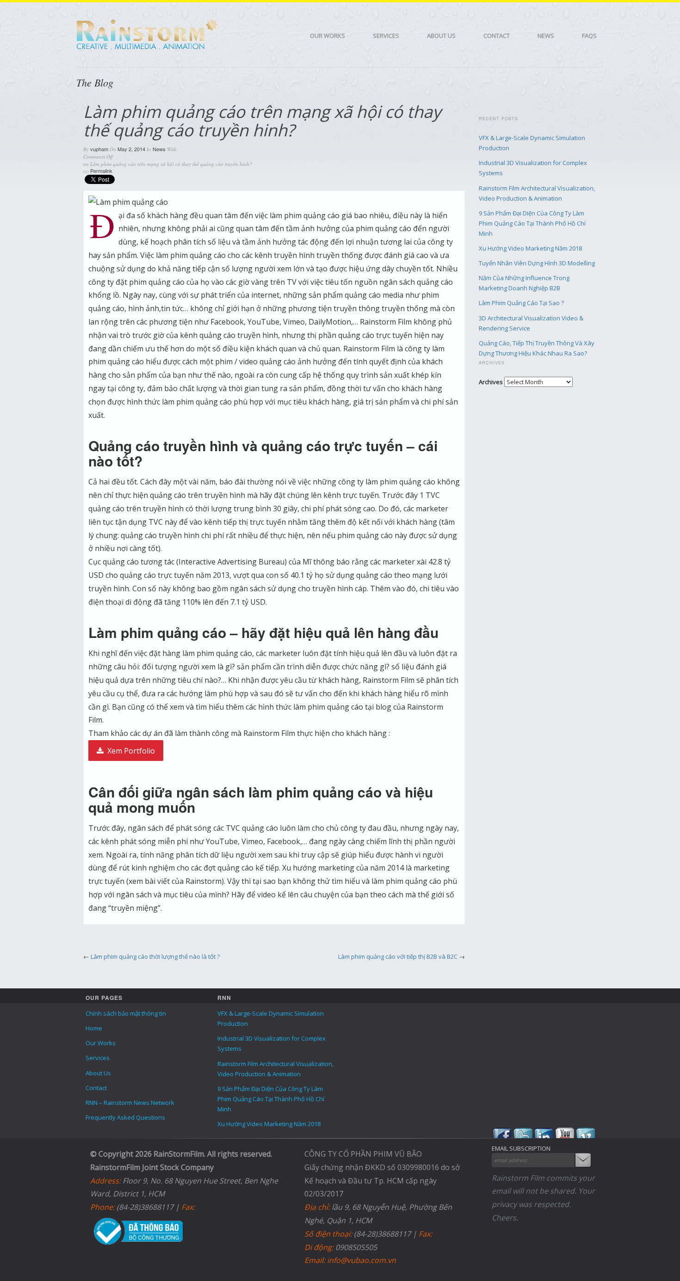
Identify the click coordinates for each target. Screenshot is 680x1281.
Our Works (327, 35)
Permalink (101, 170)
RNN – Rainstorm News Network (130, 1102)
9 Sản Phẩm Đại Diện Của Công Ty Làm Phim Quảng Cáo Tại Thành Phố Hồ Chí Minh (532, 223)
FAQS (589, 35)
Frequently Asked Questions (125, 1117)
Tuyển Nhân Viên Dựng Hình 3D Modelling (537, 263)
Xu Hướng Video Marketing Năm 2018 (530, 248)
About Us (441, 35)
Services (386, 35)
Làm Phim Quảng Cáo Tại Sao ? (521, 303)
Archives (491, 382)
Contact (496, 35)
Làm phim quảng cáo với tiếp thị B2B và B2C (397, 956)
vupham (99, 149)
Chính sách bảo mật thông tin (126, 1013)
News (546, 35)
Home (94, 1028)
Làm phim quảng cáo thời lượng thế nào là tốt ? (155, 956)
